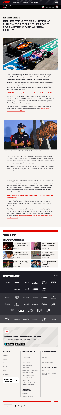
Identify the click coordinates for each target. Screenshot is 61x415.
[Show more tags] (19, 18)
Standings (34, 2)
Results (25, 2)
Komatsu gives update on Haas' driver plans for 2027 (20, 262)
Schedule (16, 2)
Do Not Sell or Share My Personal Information (28, 383)
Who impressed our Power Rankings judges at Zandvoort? (49, 263)
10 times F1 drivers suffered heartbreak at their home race (48, 254)
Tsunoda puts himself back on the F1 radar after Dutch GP (20, 254)
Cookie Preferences (27, 396)
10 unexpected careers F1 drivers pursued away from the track (20, 245)
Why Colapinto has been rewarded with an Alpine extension (48, 245)
